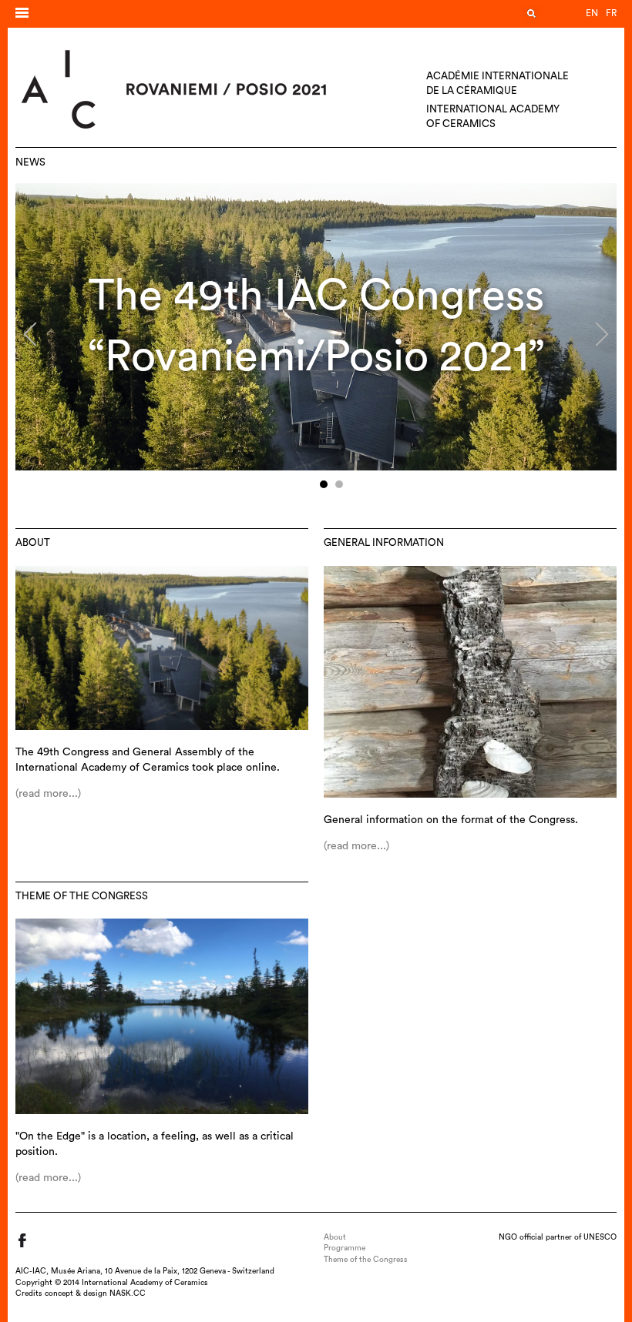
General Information (384, 542)
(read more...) (48, 793)
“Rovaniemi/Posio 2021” (316, 357)
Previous (35, 340)
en (592, 13)
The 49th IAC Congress (316, 296)
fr (611, 13)
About (32, 542)
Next (592, 340)
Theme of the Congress (81, 896)
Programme (344, 1248)
